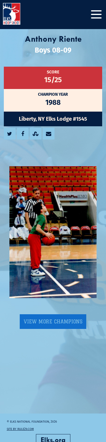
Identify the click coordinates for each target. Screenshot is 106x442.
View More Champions (53, 321)
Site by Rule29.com (20, 429)
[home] (17, 14)
